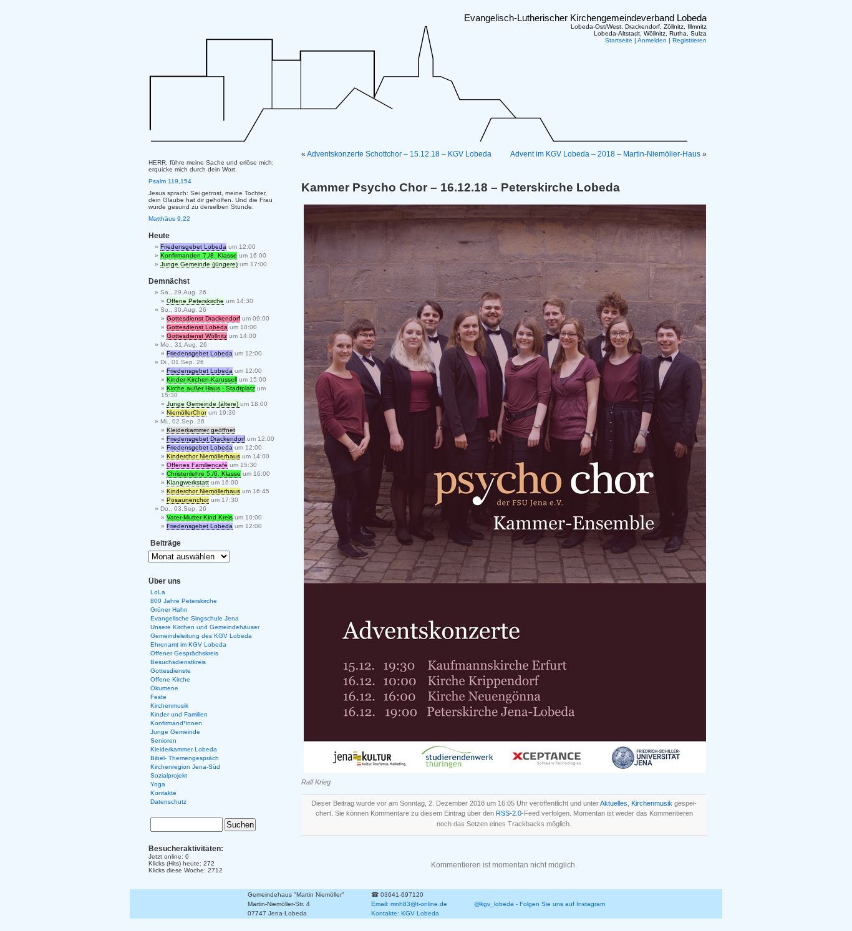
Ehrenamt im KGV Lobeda (188, 644)
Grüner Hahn (169, 609)
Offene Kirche (170, 679)
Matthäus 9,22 (169, 218)
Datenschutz (168, 801)
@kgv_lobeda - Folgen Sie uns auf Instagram (539, 903)
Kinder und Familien (179, 714)
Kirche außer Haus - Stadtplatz (211, 388)
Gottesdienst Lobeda (197, 327)
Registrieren (689, 40)
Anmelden (652, 40)
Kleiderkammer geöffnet (201, 430)
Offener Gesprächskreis (184, 653)
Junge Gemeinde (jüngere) (199, 264)
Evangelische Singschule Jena (194, 618)
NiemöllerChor (186, 412)
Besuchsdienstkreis (178, 661)
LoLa (157, 592)
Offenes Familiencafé (197, 464)
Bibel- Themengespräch (184, 758)
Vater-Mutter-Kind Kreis (200, 517)
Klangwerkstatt (188, 482)
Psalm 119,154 (169, 181)
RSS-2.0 (508, 813)
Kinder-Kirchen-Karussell (202, 379)
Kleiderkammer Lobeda (183, 749)
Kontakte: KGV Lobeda (405, 913)
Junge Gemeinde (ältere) (203, 403)
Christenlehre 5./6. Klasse (204, 473)
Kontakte (163, 792)
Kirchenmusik (651, 803)
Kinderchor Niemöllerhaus (203, 456)
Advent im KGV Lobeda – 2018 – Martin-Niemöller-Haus (605, 154)
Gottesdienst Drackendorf (203, 318)
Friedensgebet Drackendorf (206, 438)
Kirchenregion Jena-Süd (185, 766)
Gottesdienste (170, 670)
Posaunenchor (188, 499)
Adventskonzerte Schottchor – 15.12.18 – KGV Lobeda (399, 154)
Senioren (163, 740)
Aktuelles (613, 803)
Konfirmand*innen (176, 723)
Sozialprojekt (168, 775)
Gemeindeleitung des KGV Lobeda (201, 635)
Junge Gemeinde (175, 731)
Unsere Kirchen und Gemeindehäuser (204, 627)
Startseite (618, 40)
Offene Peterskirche (195, 300)
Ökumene (164, 688)
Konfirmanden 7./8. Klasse (198, 255)
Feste (158, 696)
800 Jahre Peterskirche (183, 600)
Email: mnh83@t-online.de (409, 903)
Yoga (157, 784)
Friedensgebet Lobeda (193, 246)
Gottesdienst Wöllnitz (197, 335)
